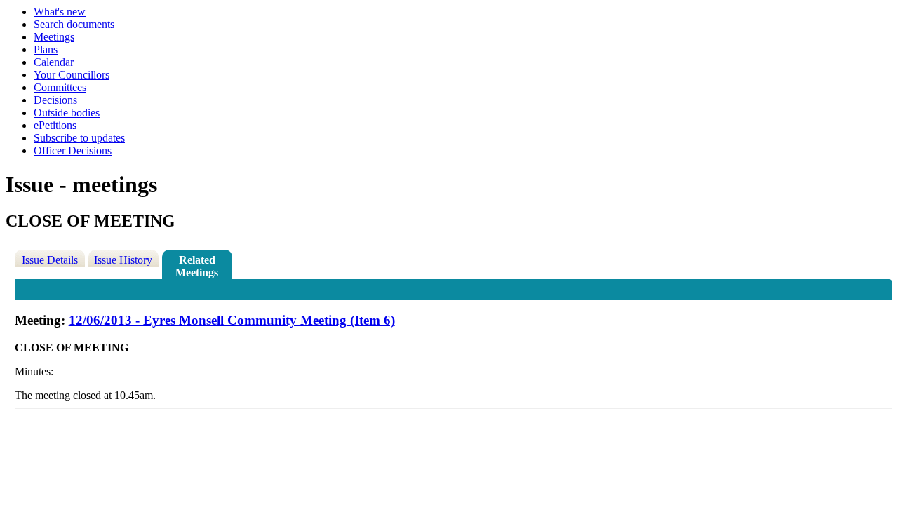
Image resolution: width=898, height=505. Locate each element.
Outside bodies (67, 113)
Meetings (54, 37)
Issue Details (50, 260)
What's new (60, 12)
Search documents (74, 24)
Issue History (123, 260)
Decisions (55, 100)
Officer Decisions (73, 150)
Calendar (54, 62)
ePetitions (55, 125)
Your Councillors (71, 75)
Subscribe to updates (79, 138)
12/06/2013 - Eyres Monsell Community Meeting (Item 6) (232, 320)
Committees (60, 87)
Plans (46, 49)
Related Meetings (196, 266)
